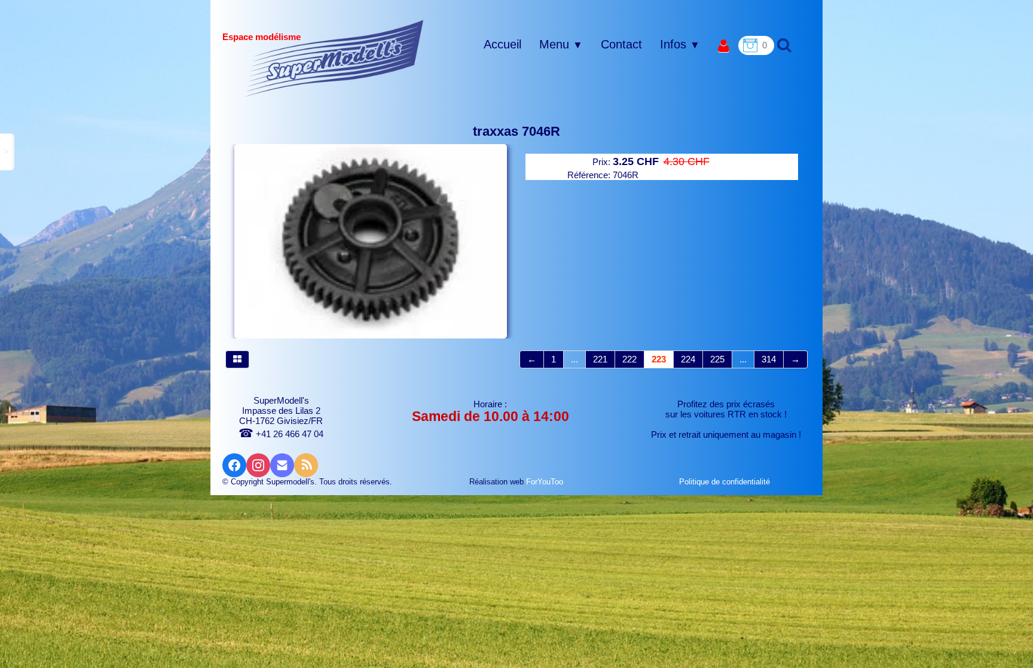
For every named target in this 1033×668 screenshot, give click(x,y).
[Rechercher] (782, 44)
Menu (561, 44)
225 (717, 359)
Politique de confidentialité (725, 481)
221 (600, 359)
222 (629, 359)
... (574, 359)
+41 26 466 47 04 (281, 434)
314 (769, 359)
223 (659, 359)
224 (688, 359)
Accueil (502, 44)
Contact (621, 44)
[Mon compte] (723, 46)
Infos (680, 44)
